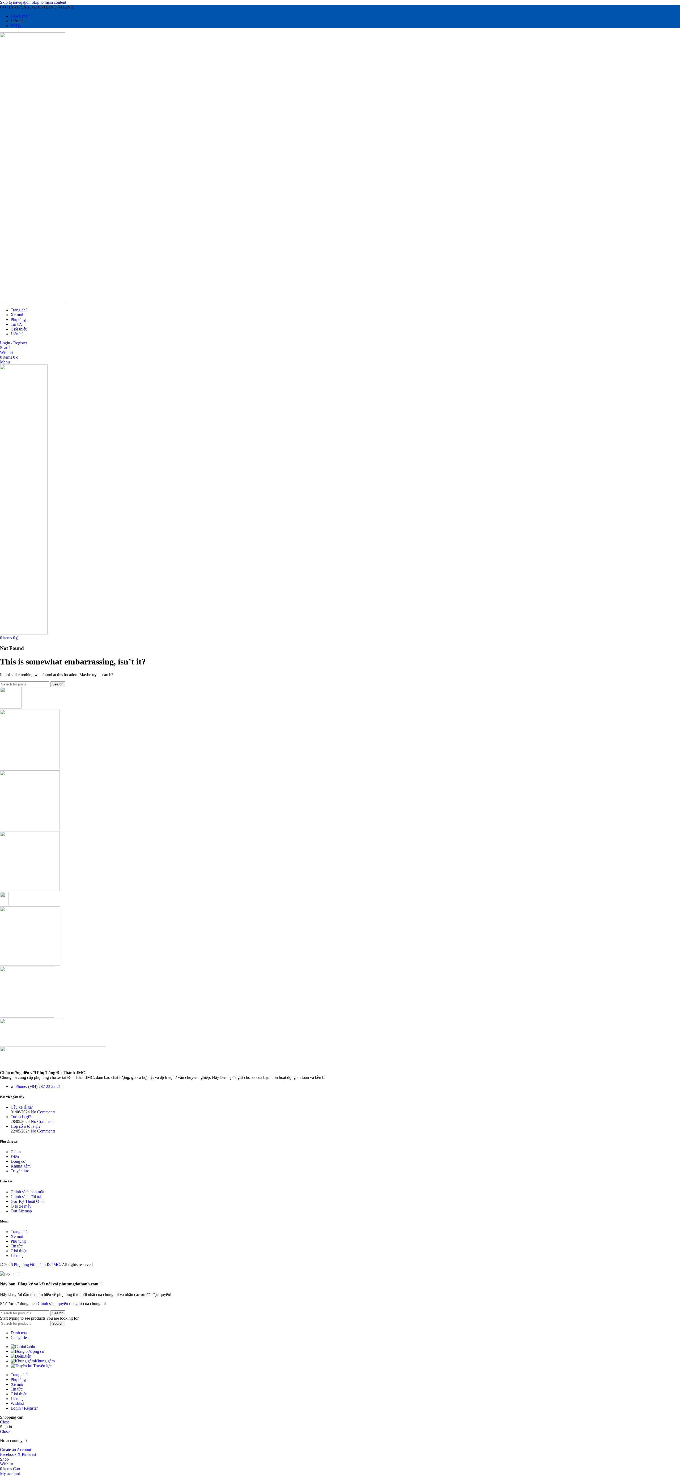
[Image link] (53, 1063)
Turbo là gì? (21, 1116)
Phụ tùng (18, 1241)
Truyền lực (20, 1171)
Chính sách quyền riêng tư (60, 1303)
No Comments (43, 1112)
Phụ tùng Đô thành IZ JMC (37, 1264)
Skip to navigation (16, 2)
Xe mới (17, 1236)
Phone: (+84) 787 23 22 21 (38, 1086)
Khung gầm (21, 1166)
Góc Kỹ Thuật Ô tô (27, 1201)
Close (5, 1422)
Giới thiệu (19, 1250)
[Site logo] (32, 301)
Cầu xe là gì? (22, 1107)
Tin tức (17, 1246)
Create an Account (15, 1449)
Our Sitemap (21, 1211)
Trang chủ (19, 1231)
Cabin (16, 1151)
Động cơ (18, 1161)
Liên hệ (17, 1255)
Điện (15, 1156)
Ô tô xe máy (21, 1206)
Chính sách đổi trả (26, 1196)
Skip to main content (49, 2)
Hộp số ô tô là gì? (25, 1126)
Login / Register (24, 1408)
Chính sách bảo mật (27, 1192)
